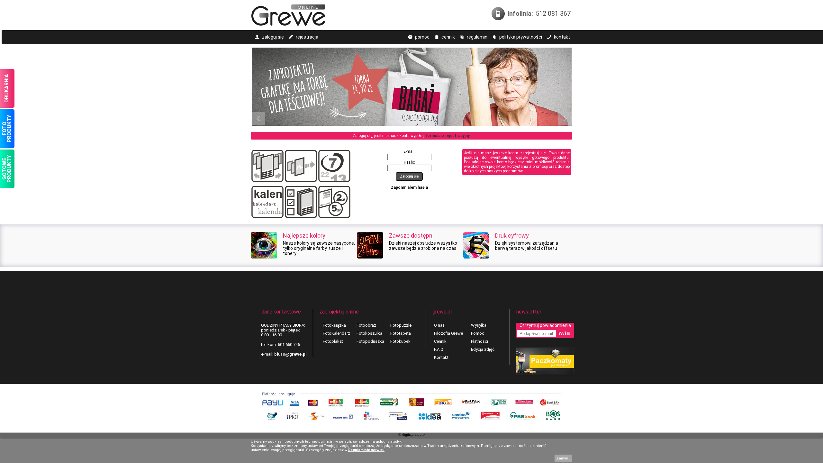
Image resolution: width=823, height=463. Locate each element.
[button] (409, 176)
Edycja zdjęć (482, 349)
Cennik (440, 341)
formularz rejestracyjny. (448, 135)
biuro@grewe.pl (290, 354)
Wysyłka (478, 325)
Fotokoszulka (369, 333)
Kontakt (441, 357)
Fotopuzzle (401, 325)
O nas (439, 325)
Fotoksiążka (334, 325)
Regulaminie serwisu (366, 450)
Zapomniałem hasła (409, 187)
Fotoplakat (333, 341)
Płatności (479, 341)
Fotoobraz (366, 325)
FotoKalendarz (336, 333)
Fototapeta (400, 333)
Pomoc (477, 333)
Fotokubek (400, 341)
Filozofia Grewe (448, 333)
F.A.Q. (439, 349)
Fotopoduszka (370, 341)
